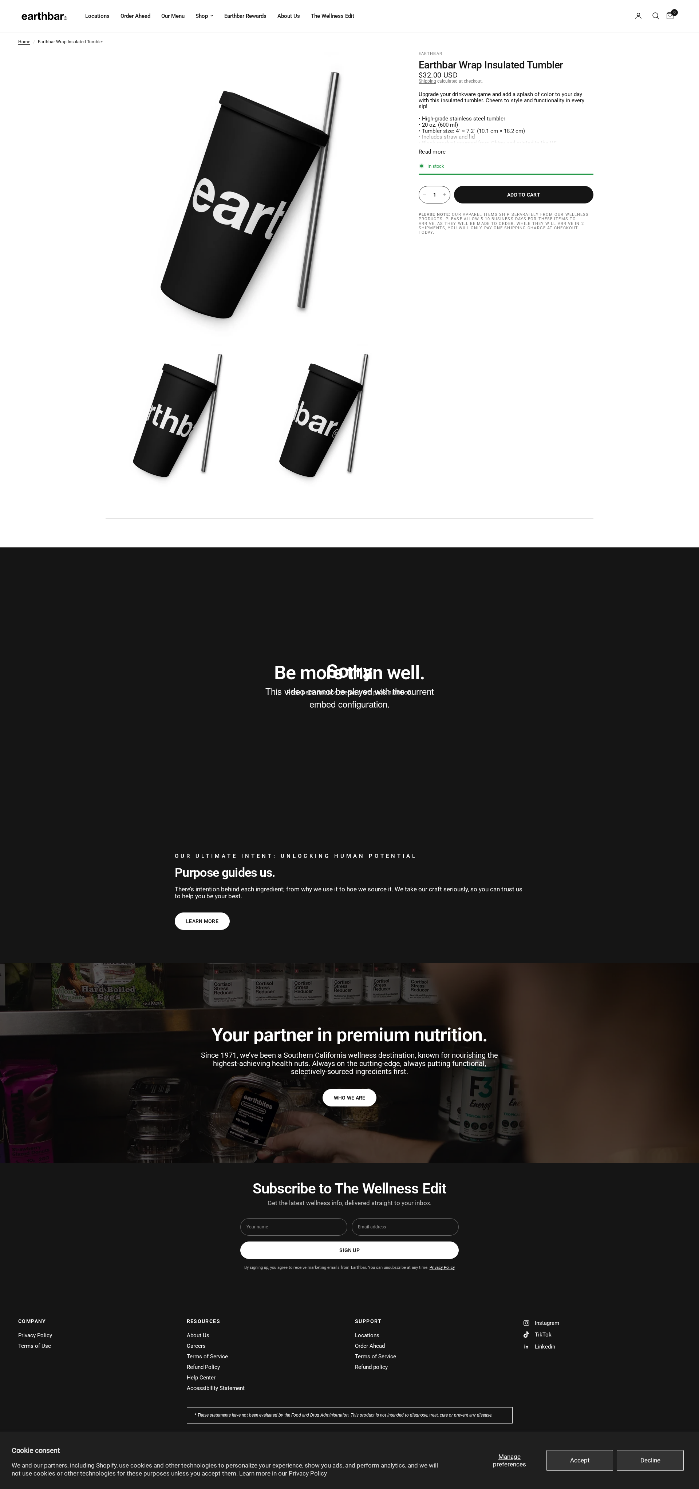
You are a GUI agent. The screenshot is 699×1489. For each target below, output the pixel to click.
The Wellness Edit (332, 16)
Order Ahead (135, 16)
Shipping (427, 81)
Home (24, 42)
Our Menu (173, 16)
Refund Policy (203, 1367)
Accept (580, 1460)
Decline (650, 1460)
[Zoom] (381, 67)
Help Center (201, 1377)
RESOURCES (204, 1321)
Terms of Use (34, 1346)
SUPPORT (368, 1321)
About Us (288, 16)
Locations (97, 16)
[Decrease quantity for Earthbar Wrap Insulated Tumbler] (424, 194)
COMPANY (32, 1321)
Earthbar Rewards (245, 16)
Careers (196, 1346)
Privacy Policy (308, 1473)
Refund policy (371, 1367)
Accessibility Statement (216, 1388)
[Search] (656, 16)
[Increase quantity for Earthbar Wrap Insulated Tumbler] (444, 194)
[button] (350, 1097)
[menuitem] (97, 16)
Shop (202, 16)
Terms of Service (207, 1356)
